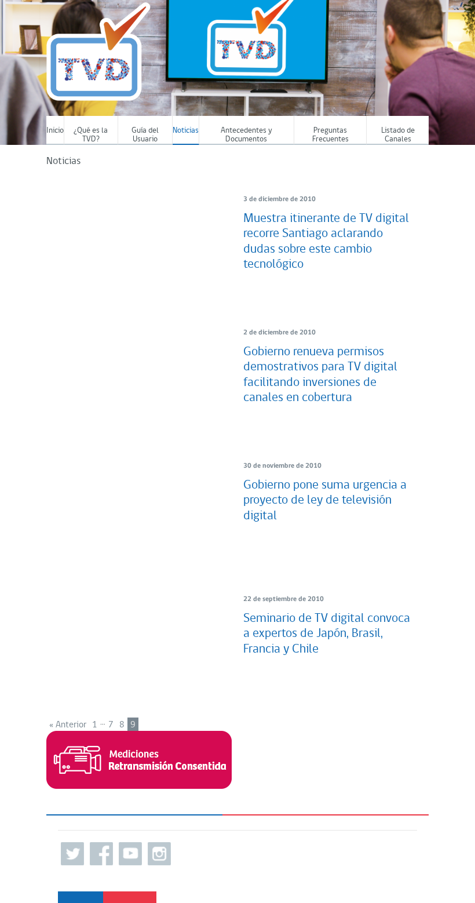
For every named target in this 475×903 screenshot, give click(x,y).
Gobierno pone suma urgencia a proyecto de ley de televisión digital (325, 501)
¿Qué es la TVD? (91, 135)
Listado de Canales (398, 135)
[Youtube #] (130, 853)
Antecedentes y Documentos (246, 135)
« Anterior (67, 725)
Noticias (186, 130)
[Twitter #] (72, 853)
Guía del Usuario (145, 135)
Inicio (55, 130)
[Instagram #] (159, 853)
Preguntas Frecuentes (330, 135)
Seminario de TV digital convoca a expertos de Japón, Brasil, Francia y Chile (326, 634)
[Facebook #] (101, 853)
